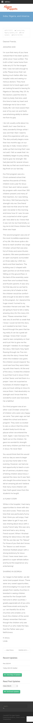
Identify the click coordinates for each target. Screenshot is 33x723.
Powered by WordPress (9, 717)
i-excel (21, 717)
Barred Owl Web (18, 35)
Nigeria (6, 32)
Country (18, 30)
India (22, 30)
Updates (11, 32)
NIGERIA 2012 (24, 650)
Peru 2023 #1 (7, 663)
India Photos (9, 650)
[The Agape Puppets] (9, 7)
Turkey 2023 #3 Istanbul (10, 668)
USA (16, 32)
